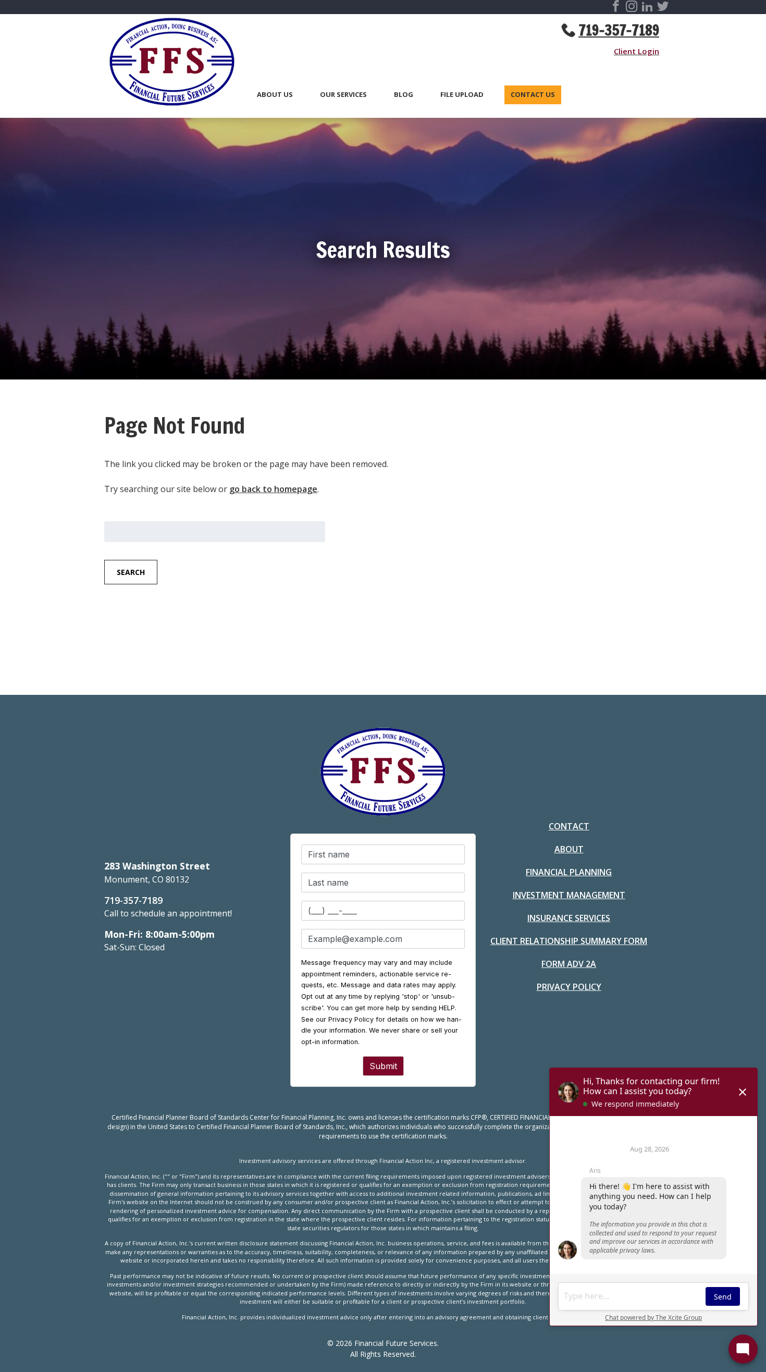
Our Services (343, 95)
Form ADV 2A (568, 964)
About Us (275, 95)
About (569, 849)
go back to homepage (273, 489)
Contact (569, 826)
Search (131, 572)
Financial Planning (569, 872)
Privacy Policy (569, 987)
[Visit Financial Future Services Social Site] (616, 8)
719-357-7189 (618, 30)
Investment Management (569, 895)
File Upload (462, 95)
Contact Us (533, 95)
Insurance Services (568, 918)
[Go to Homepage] (166, 63)
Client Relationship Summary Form (568, 941)
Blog (403, 95)
